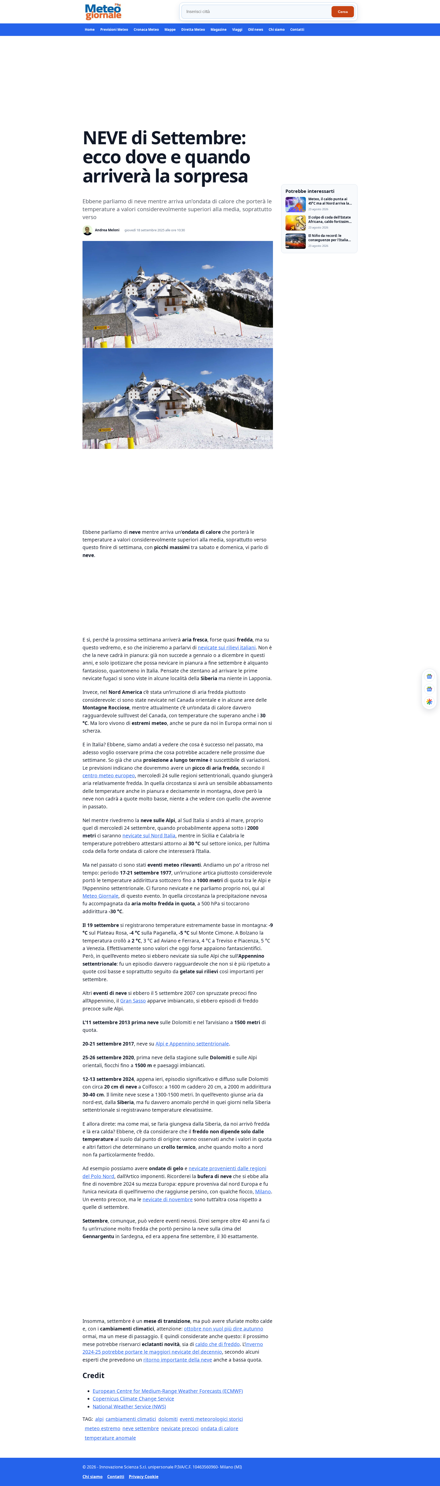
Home (90, 29)
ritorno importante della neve (177, 1359)
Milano (263, 1191)
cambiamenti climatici (131, 1419)
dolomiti (168, 1419)
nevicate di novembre (168, 1199)
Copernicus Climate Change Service (133, 1398)
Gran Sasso (133, 1000)
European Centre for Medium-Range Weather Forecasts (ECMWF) (168, 1391)
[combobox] (257, 11)
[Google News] (429, 689)
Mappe (170, 29)
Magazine (219, 29)
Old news (255, 29)
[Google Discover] (429, 701)
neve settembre (140, 1428)
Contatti (297, 29)
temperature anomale (110, 1438)
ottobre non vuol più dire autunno (223, 1328)
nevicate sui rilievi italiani (227, 647)
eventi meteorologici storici (211, 1419)
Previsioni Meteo (114, 29)
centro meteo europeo (108, 775)
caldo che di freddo (217, 1344)
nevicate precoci (180, 1428)
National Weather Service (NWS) (129, 1406)
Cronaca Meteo (146, 29)
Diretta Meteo (193, 29)
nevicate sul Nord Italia (148, 835)
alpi (99, 1419)
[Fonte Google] (429, 676)
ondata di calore (219, 1428)
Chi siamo (277, 29)
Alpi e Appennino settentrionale (192, 1043)
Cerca (343, 12)
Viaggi (237, 29)
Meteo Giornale (100, 896)
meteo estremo (102, 1428)
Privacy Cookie (143, 1476)
